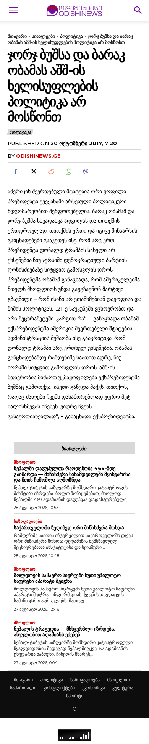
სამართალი (23, 687)
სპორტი (74, 695)
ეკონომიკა (93, 687)
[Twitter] (32, 171)
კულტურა (122, 687)
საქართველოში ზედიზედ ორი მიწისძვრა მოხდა (69, 527)
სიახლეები (43, 36)
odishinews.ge (38, 156)
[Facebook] (15, 171)
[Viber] (85, 171)
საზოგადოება (28, 521)
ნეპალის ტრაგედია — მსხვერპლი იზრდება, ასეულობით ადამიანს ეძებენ (64, 631)
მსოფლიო (25, 462)
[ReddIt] (50, 171)
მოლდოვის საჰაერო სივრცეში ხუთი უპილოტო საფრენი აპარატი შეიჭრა (67, 578)
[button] (13, 10)
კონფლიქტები (59, 687)
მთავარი (17, 36)
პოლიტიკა (71, 36)
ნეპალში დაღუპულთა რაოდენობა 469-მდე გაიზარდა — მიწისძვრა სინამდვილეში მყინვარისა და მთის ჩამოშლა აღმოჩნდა (72, 474)
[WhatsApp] (68, 171)
